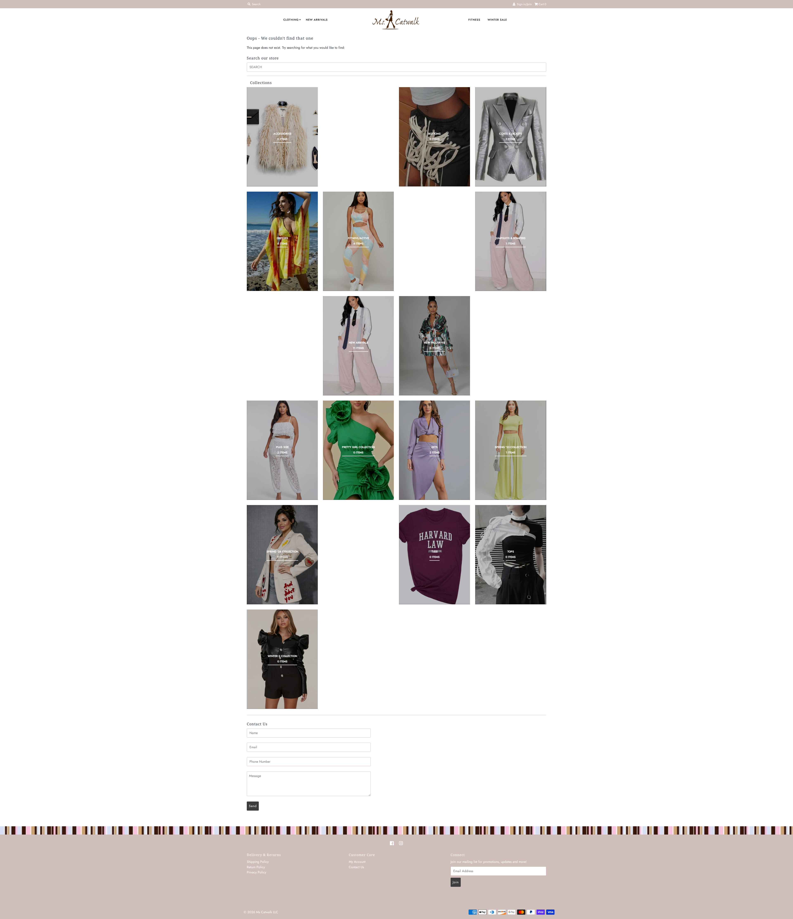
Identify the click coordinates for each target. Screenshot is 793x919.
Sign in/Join (523, 4)
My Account (357, 861)
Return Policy (256, 867)
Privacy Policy (256, 872)
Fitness (474, 20)
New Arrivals (317, 20)
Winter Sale (497, 20)
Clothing (291, 20)
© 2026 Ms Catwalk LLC (261, 912)
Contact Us (356, 867)
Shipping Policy (258, 861)
